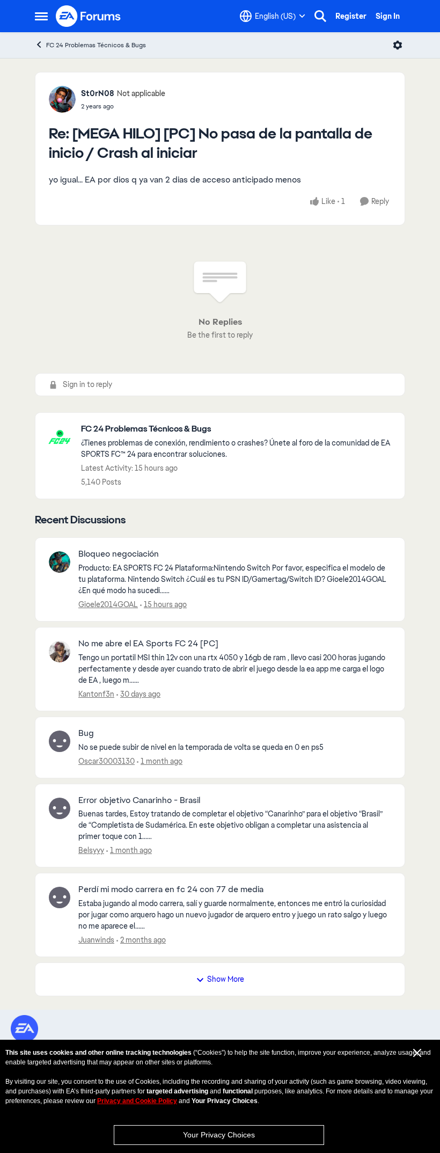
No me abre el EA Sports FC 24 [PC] (148, 643)
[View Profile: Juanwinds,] (59, 897)
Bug (86, 733)
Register (350, 16)
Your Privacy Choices (219, 1134)
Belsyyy (91, 850)
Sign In (388, 16)
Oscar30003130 (106, 761)
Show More (225, 979)
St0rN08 (97, 93)
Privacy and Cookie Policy (137, 1101)
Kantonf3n (96, 694)
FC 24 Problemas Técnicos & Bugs (96, 45)
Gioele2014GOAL (108, 604)
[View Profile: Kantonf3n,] (59, 651)
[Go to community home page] (88, 16)
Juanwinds (96, 940)
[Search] (320, 16)
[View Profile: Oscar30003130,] (59, 741)
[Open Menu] (397, 45)
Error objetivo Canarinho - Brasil (139, 800)
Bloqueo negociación (118, 554)
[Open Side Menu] (41, 16)
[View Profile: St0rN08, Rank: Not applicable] (62, 99)
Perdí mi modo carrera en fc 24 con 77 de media (170, 889)
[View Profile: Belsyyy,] (59, 808)
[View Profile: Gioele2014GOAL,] (59, 562)
